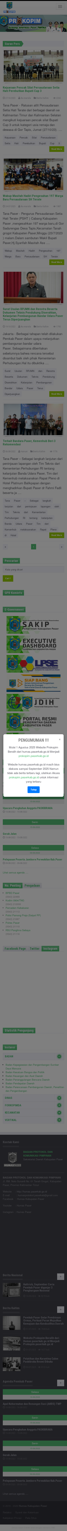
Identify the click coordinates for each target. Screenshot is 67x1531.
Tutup (34, 789)
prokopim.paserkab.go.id (34, 756)
